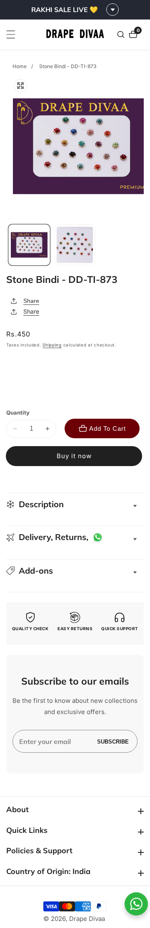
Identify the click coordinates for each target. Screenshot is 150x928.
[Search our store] (122, 34)
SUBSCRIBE (113, 741)
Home (19, 66)
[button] (75, 571)
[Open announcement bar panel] (112, 9)
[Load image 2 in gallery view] (75, 245)
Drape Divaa (87, 919)
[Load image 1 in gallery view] (29, 245)
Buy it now (74, 456)
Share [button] (31, 311)
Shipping (52, 344)
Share (31, 300)
